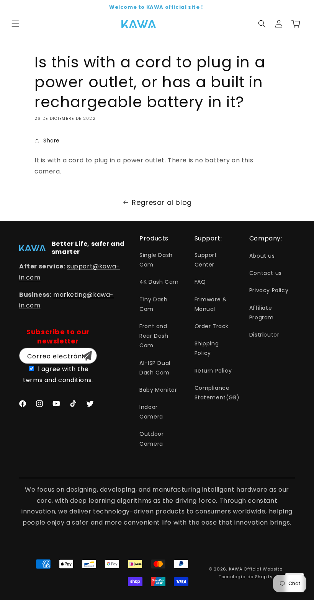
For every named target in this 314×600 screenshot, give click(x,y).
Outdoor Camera (151, 438)
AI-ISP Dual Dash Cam (154, 367)
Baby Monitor (158, 390)
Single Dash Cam (156, 259)
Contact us (265, 273)
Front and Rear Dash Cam (153, 335)
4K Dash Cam (159, 282)
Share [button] (51, 140)
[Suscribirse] (86, 356)
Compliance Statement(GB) (217, 392)
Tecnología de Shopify (246, 577)
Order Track (212, 326)
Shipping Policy (207, 348)
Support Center (206, 259)
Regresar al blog (162, 202)
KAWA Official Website (256, 569)
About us (262, 256)
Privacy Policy (268, 290)
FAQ (200, 282)
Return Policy (213, 370)
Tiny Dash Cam (153, 304)
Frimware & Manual (211, 304)
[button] (15, 23)
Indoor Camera (151, 411)
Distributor (264, 334)
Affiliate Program (261, 312)
